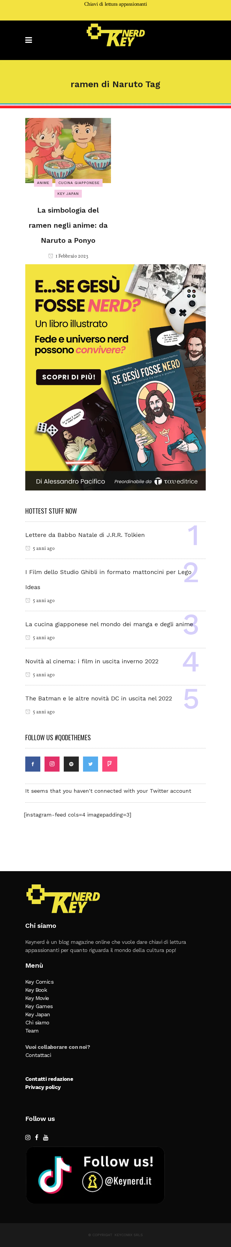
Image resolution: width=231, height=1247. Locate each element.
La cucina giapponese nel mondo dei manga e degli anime (109, 624)
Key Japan (37, 1014)
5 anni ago (43, 548)
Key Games (39, 1006)
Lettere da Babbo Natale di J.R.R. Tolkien (85, 534)
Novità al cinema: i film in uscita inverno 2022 (92, 661)
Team (32, 1030)
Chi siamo (37, 1022)
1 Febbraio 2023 (71, 256)
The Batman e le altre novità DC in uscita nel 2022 (98, 698)
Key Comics (39, 982)
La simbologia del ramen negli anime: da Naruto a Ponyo (68, 225)
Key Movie (37, 998)
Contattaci (38, 1055)
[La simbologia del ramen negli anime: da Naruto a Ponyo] (68, 150)
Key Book (36, 990)
